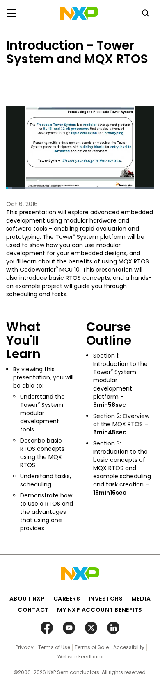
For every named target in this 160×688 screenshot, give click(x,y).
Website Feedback (80, 656)
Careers (66, 599)
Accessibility (128, 647)
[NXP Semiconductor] (79, 13)
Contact (33, 610)
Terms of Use (54, 647)
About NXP (27, 599)
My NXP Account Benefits (99, 610)
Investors (106, 599)
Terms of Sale (92, 647)
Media (141, 599)
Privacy (25, 647)
